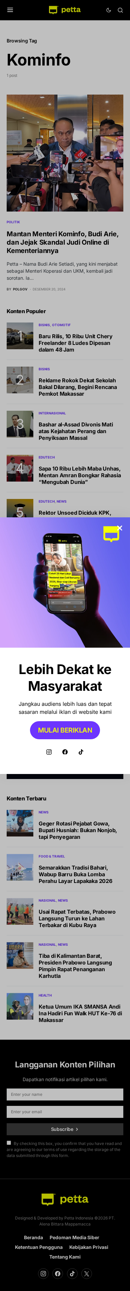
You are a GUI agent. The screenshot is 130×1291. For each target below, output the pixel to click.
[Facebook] (65, 752)
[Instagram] (49, 752)
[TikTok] (81, 752)
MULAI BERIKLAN (65, 730)
